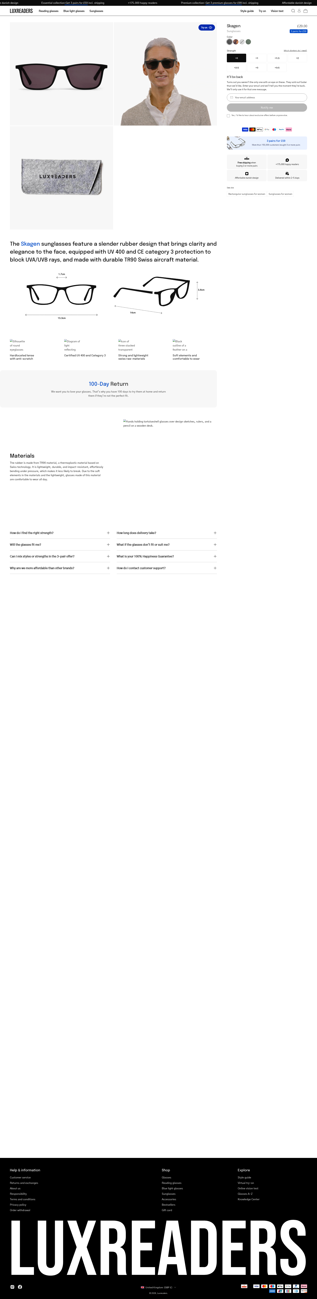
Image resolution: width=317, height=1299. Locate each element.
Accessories (169, 1199)
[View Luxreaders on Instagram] (12, 1286)
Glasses (166, 1177)
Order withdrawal (20, 1210)
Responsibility (18, 1194)
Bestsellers (168, 1204)
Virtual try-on (246, 1183)
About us (15, 1188)
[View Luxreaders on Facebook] (20, 1286)
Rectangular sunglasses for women (246, 193)
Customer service (20, 1177)
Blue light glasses (172, 1188)
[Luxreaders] (21, 11)
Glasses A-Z (245, 1194)
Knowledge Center (249, 1199)
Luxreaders (162, 1293)
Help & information (25, 1170)
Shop (166, 1170)
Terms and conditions (22, 1199)
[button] (293, 11)
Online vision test (248, 1188)
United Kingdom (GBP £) (158, 1287)
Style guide (244, 1177)
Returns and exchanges (24, 1183)
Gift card (167, 1210)
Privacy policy (18, 1204)
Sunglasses (169, 1194)
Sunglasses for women (280, 193)
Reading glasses (171, 1183)
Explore (244, 1170)
